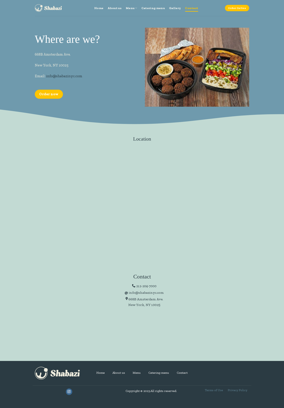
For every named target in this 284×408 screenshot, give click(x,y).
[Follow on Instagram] (69, 391)
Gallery (175, 8)
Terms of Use (214, 390)
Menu (130, 8)
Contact (191, 8)
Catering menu (153, 8)
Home (98, 8)
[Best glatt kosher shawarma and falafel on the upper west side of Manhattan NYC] (48, 8)
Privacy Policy (237, 390)
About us (115, 8)
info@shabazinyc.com (64, 76)
